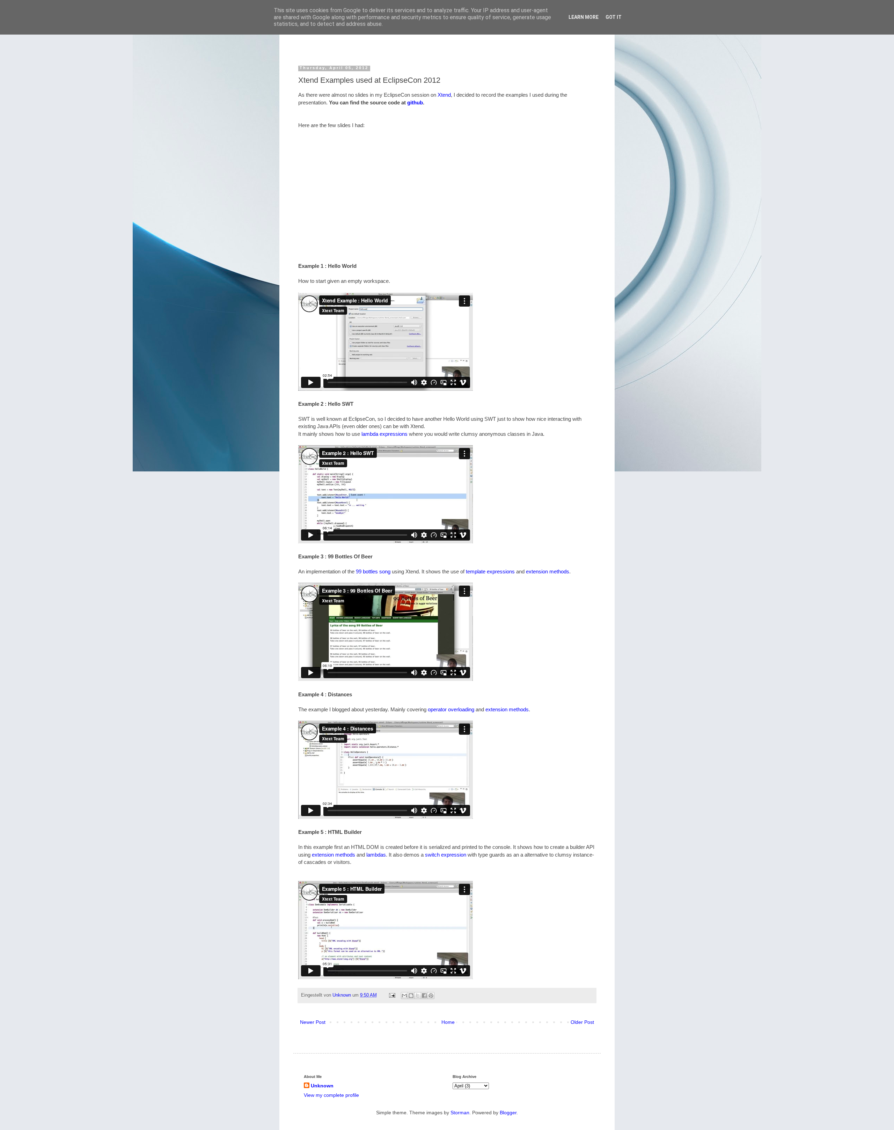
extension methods (547, 571)
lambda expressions (384, 434)
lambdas (376, 855)
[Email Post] (392, 995)
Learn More (584, 17)
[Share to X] (417, 995)
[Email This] (404, 995)
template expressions (490, 571)
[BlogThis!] (411, 995)
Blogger (508, 1112)
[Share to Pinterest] (430, 995)
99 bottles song (373, 571)
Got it (614, 17)
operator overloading (451, 709)
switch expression (445, 855)
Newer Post (312, 1022)
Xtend (444, 95)
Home (448, 1022)
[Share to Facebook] (424, 995)
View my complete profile (331, 1095)
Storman (459, 1112)
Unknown (342, 995)
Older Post (582, 1022)
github (415, 102)
